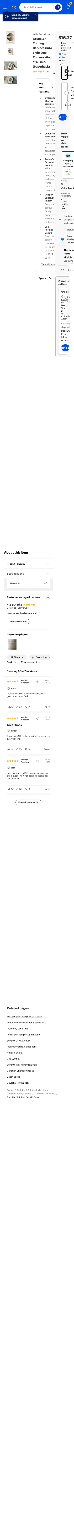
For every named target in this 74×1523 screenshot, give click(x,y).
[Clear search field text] (53, 7)
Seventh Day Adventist (18, 1040)
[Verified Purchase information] (37, 681)
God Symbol (13, 1058)
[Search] (58, 7)
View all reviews (18, 621)
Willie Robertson (41, 34)
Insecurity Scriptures (17, 1028)
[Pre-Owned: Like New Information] (67, 101)
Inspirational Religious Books (21, 1046)
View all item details (51, 264)
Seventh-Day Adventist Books (22, 1064)
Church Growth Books (18, 1082)
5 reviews (22, 607)
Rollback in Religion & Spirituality (23, 1034)
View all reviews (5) (28, 802)
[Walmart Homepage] (14, 7)
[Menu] (5, 7)
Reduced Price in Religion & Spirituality (26, 1022)
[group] (46, 71)
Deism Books (13, 1076)
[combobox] (40, 7)
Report (47, 707)
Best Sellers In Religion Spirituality (24, 1016)
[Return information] (61, 63)
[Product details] (48, 563)
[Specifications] (48, 573)
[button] (43, 87)
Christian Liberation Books (20, 1070)
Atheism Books (14, 1052)
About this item (16, 552)
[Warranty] (45, 583)
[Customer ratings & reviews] (48, 596)
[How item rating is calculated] (40, 613)
